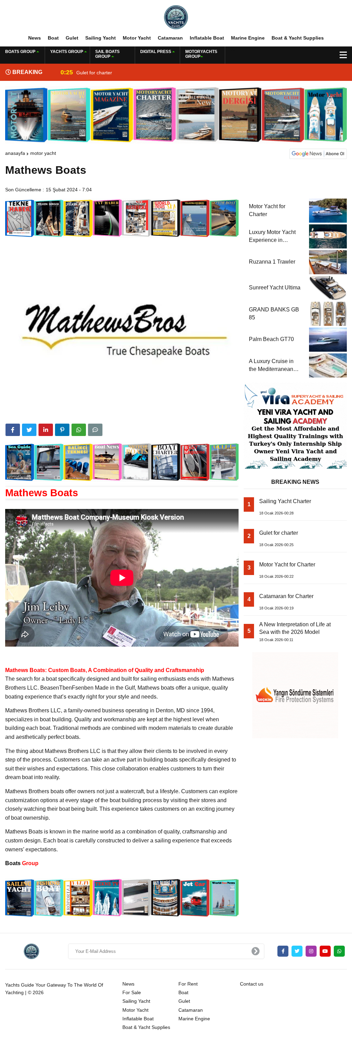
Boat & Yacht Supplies (298, 38)
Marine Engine (248, 38)
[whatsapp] (339, 951)
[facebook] (12, 429)
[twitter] (29, 429)
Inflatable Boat (207, 38)
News (34, 38)
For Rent (188, 984)
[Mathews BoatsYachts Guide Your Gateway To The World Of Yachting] (176, 17)
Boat (53, 38)
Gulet (72, 38)
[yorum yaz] (95, 429)
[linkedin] (45, 429)
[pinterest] (62, 429)
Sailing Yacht (100, 38)
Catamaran (170, 38)
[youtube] (325, 951)
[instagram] (311, 951)
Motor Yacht (137, 38)
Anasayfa (15, 153)
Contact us (251, 984)
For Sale (131, 992)
